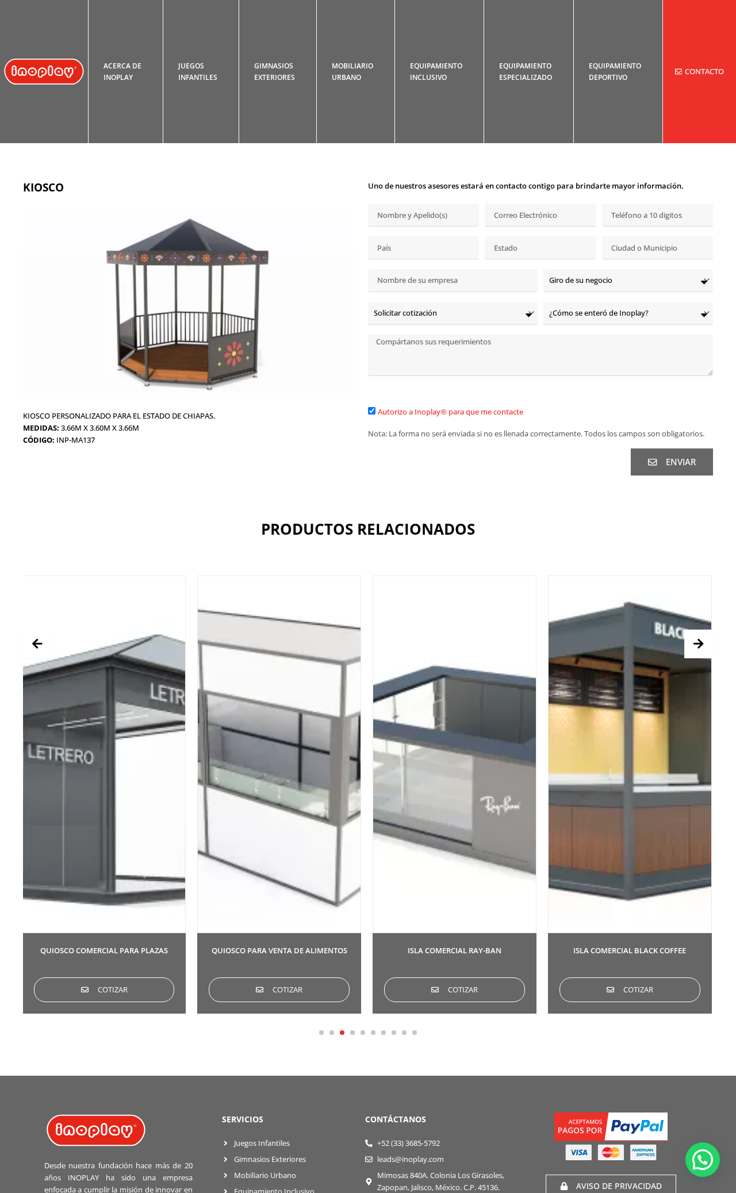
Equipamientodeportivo (615, 72)
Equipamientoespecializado (525, 72)
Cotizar (113, 989)
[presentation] (37, 644)
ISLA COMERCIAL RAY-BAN (454, 950)
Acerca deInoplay (122, 72)
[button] (321, 1032)
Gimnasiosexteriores (274, 72)
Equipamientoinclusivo (436, 72)
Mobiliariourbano (352, 72)
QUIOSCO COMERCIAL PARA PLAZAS (104, 950)
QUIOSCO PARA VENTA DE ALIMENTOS (279, 950)
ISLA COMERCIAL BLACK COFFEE (629, 950)
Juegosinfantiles (197, 72)
